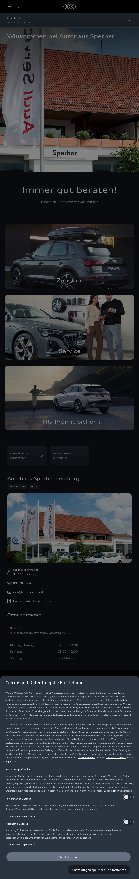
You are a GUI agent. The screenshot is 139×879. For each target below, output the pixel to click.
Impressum (11, 761)
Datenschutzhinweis (116, 757)
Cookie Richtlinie (86, 757)
